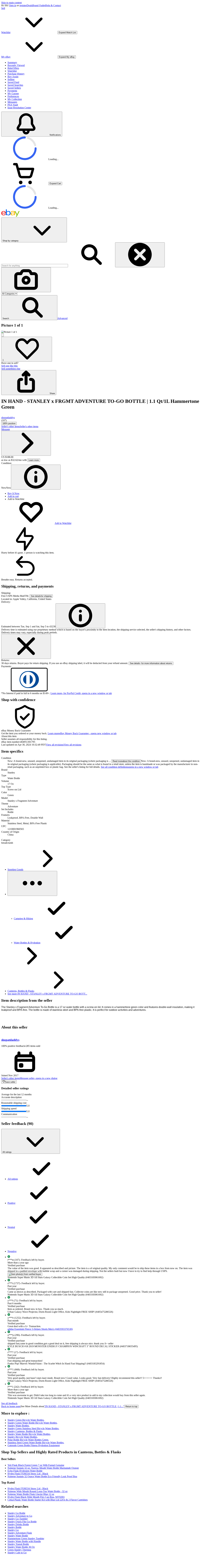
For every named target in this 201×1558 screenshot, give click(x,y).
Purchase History (16, 73)
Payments (12, 90)
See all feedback (9, 1403)
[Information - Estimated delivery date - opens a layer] (80, 615)
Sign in (12, 5)
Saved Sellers (14, 88)
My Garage (13, 93)
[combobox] (34, 265)
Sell (3, 8)
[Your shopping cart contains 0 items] (24, 183)
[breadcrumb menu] (32, 883)
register (23, 5)
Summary (12, 62)
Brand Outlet (38, 5)
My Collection (15, 99)
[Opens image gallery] (2, 335)
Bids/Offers (13, 68)
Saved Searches (15, 85)
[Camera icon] (26, 279)
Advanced (62, 318)
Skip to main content (11, 2)
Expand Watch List (67, 32)
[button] (29, 307)
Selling (11, 79)
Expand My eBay (67, 57)
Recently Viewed (16, 65)
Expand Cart (55, 183)
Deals (29, 5)
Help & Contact (53, 5)
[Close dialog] (26, 646)
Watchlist (12, 71)
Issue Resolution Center (19, 107)
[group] (100, 332)
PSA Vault (13, 104)
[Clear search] (140, 254)
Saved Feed (13, 82)
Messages (12, 102)
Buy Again (13, 76)
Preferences (13, 96)
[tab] (100, 736)
